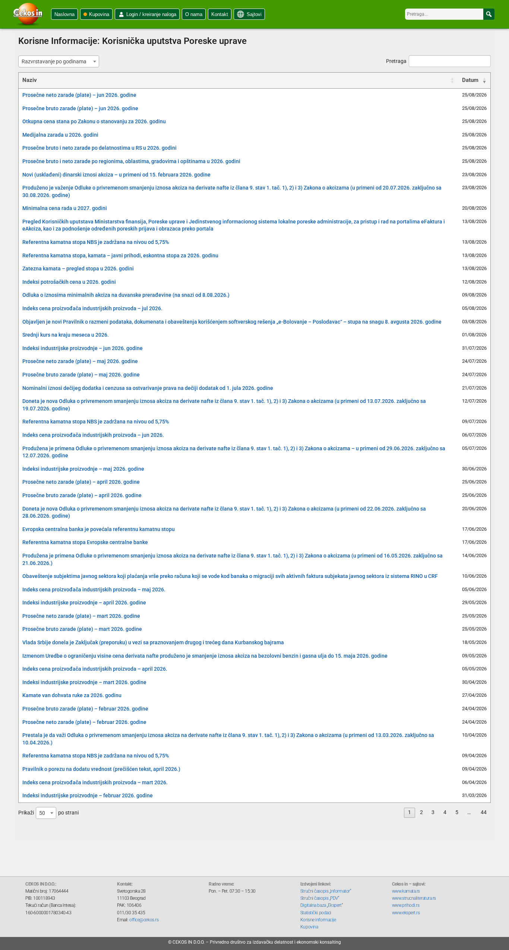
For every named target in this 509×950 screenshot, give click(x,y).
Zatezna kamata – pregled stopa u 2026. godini (78, 268)
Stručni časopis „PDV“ (319, 898)
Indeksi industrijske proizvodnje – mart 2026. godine (84, 682)
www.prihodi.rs (406, 905)
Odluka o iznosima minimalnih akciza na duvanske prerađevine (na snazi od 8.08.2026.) (126, 295)
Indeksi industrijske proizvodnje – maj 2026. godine (83, 469)
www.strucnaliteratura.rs (414, 898)
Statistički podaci (315, 912)
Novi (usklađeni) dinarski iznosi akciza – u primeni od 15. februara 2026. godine (116, 175)
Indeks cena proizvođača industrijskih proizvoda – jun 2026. (93, 435)
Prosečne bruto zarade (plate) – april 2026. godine (82, 495)
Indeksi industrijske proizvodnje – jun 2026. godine (82, 348)
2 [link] (421, 812)
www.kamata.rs (406, 891)
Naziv (29, 80)
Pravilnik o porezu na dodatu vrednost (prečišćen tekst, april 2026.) (101, 769)
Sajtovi (254, 14)
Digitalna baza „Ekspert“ (321, 905)
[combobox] (58, 61)
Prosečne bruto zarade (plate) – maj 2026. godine (81, 375)
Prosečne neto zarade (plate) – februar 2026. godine (84, 722)
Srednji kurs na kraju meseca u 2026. (65, 335)
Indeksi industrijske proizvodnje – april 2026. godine (84, 603)
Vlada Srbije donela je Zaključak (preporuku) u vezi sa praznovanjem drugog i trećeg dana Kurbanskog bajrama (153, 642)
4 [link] (444, 812)
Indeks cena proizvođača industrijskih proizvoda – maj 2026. (93, 589)
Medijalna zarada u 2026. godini (60, 135)
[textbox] (56, 61)
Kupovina (99, 14)
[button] (488, 14)
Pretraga (396, 61)
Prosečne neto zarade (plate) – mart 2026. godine (81, 616)
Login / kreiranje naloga (151, 14)
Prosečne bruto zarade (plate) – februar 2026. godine (85, 709)
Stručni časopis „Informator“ (325, 891)
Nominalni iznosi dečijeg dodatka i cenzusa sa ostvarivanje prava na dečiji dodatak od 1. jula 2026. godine (147, 388)
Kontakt (219, 14)
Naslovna (64, 14)
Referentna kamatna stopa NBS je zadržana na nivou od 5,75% (95, 242)
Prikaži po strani (48, 812)
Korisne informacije (318, 919)
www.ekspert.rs (406, 912)
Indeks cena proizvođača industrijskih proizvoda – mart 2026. (95, 782)
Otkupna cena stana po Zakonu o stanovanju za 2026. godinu (94, 121)
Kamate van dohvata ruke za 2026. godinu (71, 695)
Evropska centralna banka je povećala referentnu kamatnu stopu (98, 529)
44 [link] (484, 812)
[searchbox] (449, 14)
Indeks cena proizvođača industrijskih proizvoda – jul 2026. (92, 308)
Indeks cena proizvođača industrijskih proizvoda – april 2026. (94, 669)
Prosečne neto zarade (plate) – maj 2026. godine (80, 361)
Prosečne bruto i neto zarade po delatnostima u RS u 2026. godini (99, 148)
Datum (470, 80)
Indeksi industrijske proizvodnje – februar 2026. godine (87, 795)
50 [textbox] (42, 813)
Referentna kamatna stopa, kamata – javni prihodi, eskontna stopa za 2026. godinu (120, 255)
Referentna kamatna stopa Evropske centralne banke (85, 542)
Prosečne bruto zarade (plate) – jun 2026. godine (80, 108)
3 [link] (432, 812)
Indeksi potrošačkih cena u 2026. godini (69, 282)
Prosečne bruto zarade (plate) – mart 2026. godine (82, 629)
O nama (193, 14)
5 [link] (456, 812)
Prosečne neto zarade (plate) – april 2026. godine (81, 482)
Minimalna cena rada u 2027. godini (64, 208)
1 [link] (409, 812)
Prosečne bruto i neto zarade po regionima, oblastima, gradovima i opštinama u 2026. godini (131, 161)
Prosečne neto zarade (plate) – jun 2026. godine (79, 95)
